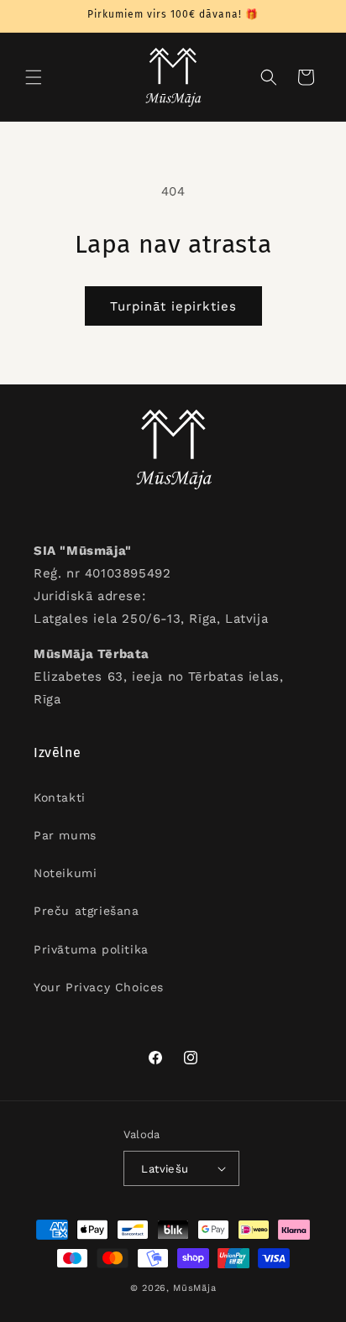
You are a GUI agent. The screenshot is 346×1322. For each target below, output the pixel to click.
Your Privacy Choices (99, 987)
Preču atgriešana (86, 910)
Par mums (65, 835)
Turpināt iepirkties (173, 306)
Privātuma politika (91, 949)
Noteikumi (65, 873)
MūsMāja (194, 1288)
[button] (33, 77)
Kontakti (60, 797)
